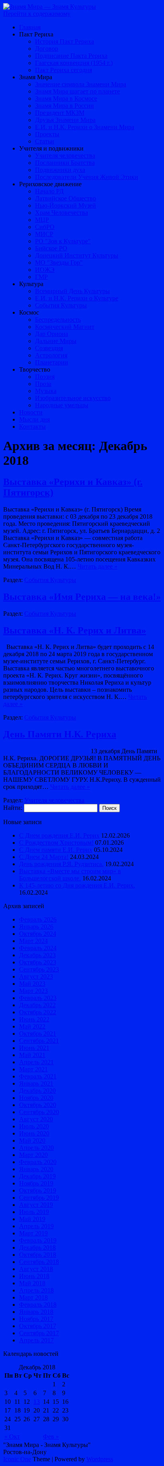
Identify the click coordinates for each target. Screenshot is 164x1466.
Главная (30, 27)
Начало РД (49, 191)
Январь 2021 (36, 1083)
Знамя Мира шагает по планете (77, 91)
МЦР (42, 219)
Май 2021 (32, 1055)
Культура (31, 284)
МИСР (44, 234)
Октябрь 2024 (37, 933)
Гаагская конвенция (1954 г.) (74, 62)
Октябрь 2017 (37, 1326)
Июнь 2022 (34, 1019)
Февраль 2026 (38, 919)
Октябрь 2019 (37, 1190)
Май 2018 (32, 1283)
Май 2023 (32, 983)
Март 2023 (33, 990)
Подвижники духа (60, 169)
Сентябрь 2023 (39, 969)
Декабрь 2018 (37, 1247)
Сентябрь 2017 (39, 1333)
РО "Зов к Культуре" (63, 241)
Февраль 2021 (38, 1076)
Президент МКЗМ (59, 112)
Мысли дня (34, 419)
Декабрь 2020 (37, 1090)
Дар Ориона (51, 333)
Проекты (47, 134)
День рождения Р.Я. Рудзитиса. (61, 864)
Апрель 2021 (36, 1062)
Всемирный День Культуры (72, 291)
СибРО (45, 226)
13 (36, 1401)
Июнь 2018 (34, 1276)
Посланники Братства (65, 162)
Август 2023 (36, 976)
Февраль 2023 (38, 998)
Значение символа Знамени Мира (80, 84)
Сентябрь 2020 (39, 1112)
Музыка (46, 390)
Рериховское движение (50, 184)
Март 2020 (33, 1154)
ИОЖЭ (45, 269)
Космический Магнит (64, 326)
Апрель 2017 (36, 1340)
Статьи (44, 141)
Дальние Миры (55, 341)
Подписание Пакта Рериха (71, 55)
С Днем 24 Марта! (43, 856)
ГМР (41, 276)
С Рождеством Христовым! (56, 842)
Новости (31, 412)
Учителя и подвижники (51, 148)
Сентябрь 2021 (39, 1040)
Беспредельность (58, 319)
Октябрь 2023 (37, 962)
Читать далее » (97, 566)
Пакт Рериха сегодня (63, 70)
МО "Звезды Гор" (59, 262)
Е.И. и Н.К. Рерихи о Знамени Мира (84, 127)
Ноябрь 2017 (36, 1318)
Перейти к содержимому (36, 13)
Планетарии (51, 362)
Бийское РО (51, 248)
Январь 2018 (36, 1311)
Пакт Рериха (36, 34)
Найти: (12, 807)
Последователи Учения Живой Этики (86, 177)
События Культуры (61, 305)
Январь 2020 (36, 1169)
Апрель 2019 (36, 1226)
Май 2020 (32, 1140)
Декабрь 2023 (37, 955)
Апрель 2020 (36, 1147)
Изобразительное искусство (73, 398)
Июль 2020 (34, 1126)
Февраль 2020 (38, 1162)
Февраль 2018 (38, 1304)
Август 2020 (36, 1119)
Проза (43, 383)
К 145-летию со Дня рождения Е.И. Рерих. (77, 885)
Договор (46, 48)
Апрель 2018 (36, 1290)
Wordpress (99, 1459)
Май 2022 (32, 1026)
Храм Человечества (61, 212)
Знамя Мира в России (64, 105)
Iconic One (17, 1459)
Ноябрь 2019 (36, 1183)
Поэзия (45, 376)
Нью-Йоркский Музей (65, 205)
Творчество (34, 369)
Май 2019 (32, 1219)
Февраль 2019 (38, 1240)
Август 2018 (36, 1269)
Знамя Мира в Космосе (66, 98)
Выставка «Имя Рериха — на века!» (82, 597)
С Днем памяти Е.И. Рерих (55, 849)
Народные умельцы (61, 405)
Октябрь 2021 (37, 1033)
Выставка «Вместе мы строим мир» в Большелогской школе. (70, 875)
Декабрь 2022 (37, 1005)
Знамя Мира (35, 77)
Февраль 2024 (38, 948)
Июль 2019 (34, 1211)
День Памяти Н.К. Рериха (59, 734)
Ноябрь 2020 (36, 1097)
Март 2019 (33, 1233)
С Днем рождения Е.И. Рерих (59, 835)
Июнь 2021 (34, 1047)
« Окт (12, 1436)
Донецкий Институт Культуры (76, 255)
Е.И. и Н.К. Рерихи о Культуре (76, 298)
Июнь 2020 (34, 1133)
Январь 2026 (36, 926)
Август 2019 (36, 1204)
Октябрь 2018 (37, 1254)
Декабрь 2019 (37, 1176)
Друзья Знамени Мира (65, 119)
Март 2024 (33, 940)
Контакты (32, 426)
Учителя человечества (65, 155)
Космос (29, 312)
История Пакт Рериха (64, 41)
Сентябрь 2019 (39, 1197)
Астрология (51, 355)
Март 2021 (33, 1069)
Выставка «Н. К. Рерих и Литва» (74, 630)
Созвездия (49, 348)
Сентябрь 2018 (39, 1261)
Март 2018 (33, 1297)
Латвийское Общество (65, 198)
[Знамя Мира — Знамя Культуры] (49, 6)
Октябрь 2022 (37, 1012)
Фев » (51, 1436)
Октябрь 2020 (37, 1104)
